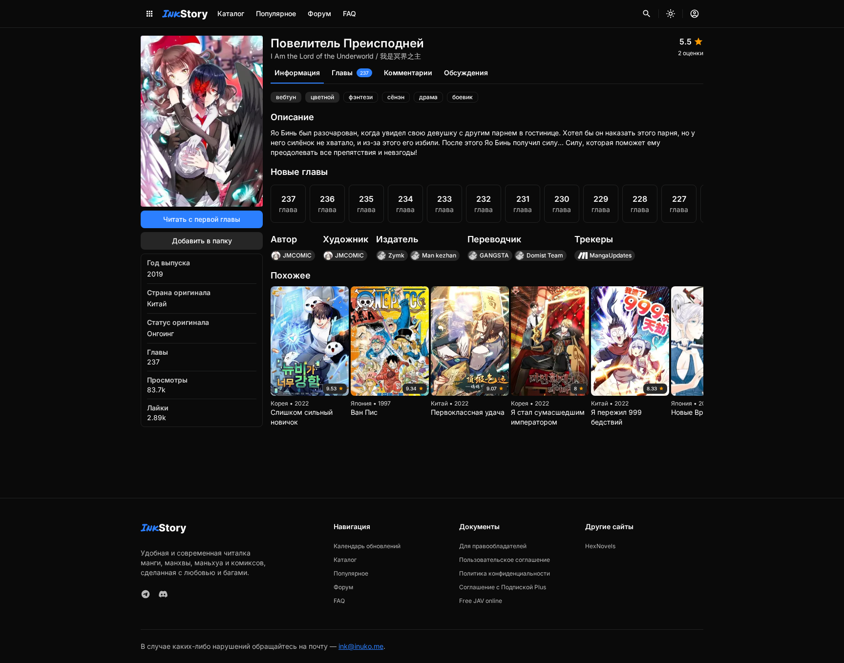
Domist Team (545, 255)
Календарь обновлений (367, 546)
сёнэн (395, 97)
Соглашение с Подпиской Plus (502, 587)
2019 (155, 274)
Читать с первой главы (201, 219)
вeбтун (286, 97)
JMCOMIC (297, 255)
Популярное (276, 13)
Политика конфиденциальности (504, 573)
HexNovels (600, 546)
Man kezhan (439, 255)
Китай (157, 303)
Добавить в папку (202, 240)
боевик (462, 97)
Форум (319, 13)
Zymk (396, 255)
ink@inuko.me (360, 646)
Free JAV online (480, 600)
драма (428, 97)
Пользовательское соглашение (504, 559)
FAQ (349, 13)
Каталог (230, 13)
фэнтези (361, 97)
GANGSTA (494, 255)
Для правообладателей (493, 546)
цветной (322, 97)
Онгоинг (160, 333)
